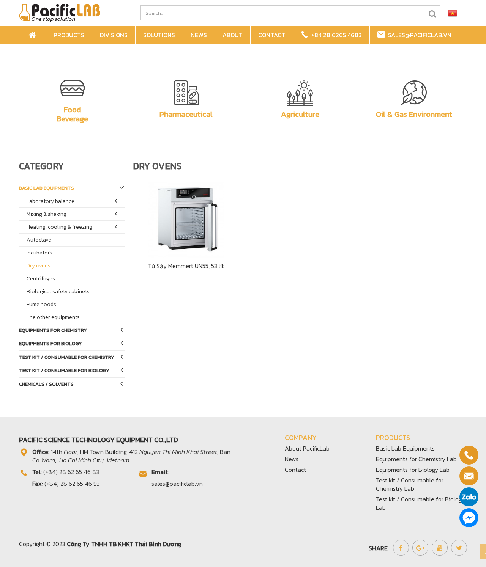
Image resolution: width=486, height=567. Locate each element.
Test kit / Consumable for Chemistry (66, 357)
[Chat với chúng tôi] (468, 517)
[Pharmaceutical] (186, 92)
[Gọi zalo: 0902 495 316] (468, 496)
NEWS (199, 34)
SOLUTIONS (159, 34)
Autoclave (39, 240)
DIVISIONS (114, 34)
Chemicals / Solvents (46, 384)
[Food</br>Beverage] (72, 88)
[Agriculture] (300, 92)
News (291, 458)
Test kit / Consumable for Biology (64, 370)
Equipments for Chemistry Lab (416, 458)
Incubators (39, 253)
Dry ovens (38, 266)
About (232, 34)
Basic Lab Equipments (46, 188)
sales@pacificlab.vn (418, 34)
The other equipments (53, 317)
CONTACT (271, 34)
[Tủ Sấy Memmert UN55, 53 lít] (186, 219)
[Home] (33, 35)
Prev (25, 96)
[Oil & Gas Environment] (414, 92)
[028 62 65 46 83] (468, 455)
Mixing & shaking (46, 214)
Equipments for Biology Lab (413, 469)
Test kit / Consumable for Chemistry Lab (409, 484)
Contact (295, 469)
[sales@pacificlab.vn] (468, 475)
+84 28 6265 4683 (335, 34)
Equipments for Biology (50, 343)
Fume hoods (41, 304)
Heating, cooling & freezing (59, 227)
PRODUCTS (69, 34)
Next (461, 96)
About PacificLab (307, 448)
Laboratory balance (50, 201)
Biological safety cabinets (58, 291)
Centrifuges (41, 279)
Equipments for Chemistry (53, 330)
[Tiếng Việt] (452, 12)
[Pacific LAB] (59, 12)
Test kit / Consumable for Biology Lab (420, 503)
